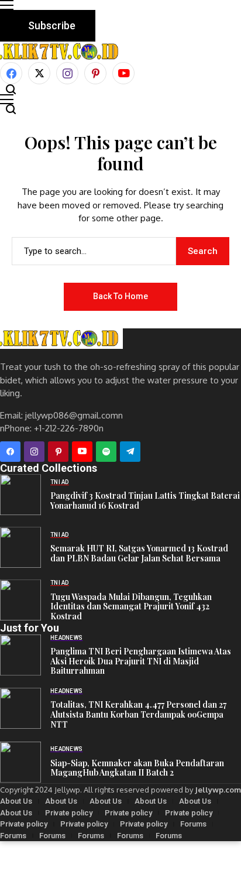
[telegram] (130, 451)
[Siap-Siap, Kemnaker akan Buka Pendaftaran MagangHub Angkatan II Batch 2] (20, 762)
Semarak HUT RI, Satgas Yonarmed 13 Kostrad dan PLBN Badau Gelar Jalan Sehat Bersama (139, 553)
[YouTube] (123, 73)
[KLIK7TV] (61, 338)
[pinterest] (95, 73)
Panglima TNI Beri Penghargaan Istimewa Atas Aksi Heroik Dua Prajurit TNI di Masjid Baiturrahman (140, 661)
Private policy (68, 812)
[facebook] (11, 73)
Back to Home (120, 296)
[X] (39, 73)
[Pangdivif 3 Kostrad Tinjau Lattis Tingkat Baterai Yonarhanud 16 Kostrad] (20, 494)
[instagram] (67, 73)
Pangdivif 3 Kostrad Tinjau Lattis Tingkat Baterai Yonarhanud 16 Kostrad (145, 500)
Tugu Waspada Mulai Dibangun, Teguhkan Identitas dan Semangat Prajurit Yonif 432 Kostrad (131, 606)
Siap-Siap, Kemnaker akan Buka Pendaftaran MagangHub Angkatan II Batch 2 (137, 768)
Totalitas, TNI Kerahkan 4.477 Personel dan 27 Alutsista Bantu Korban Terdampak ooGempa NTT (138, 714)
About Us (16, 801)
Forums (193, 823)
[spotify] (106, 451)
